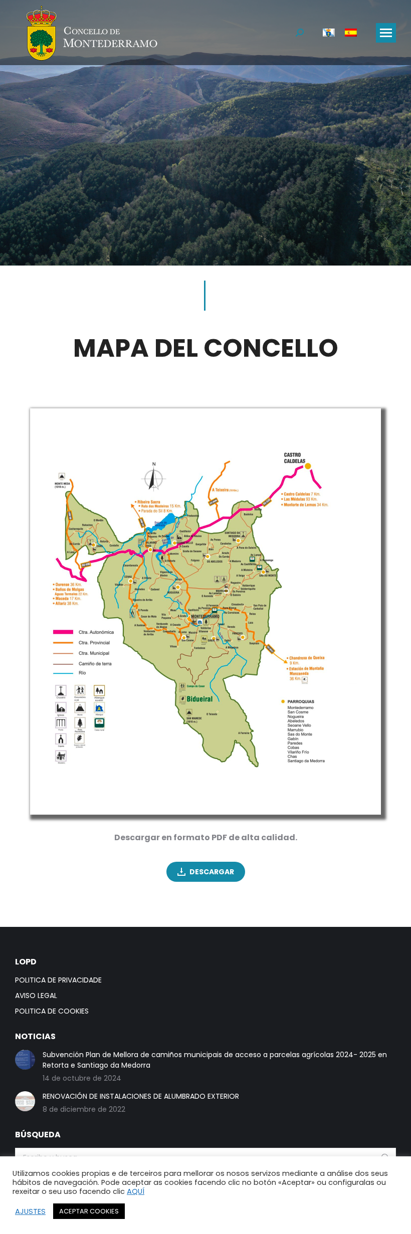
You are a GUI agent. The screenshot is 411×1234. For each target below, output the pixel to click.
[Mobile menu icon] (386, 33)
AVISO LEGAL (36, 996)
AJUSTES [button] (30, 1211)
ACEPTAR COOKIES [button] (89, 1211)
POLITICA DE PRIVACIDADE (58, 980)
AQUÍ (135, 1191)
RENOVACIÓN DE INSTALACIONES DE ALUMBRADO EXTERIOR (141, 1096)
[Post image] (25, 1060)
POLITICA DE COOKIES (52, 1011)
